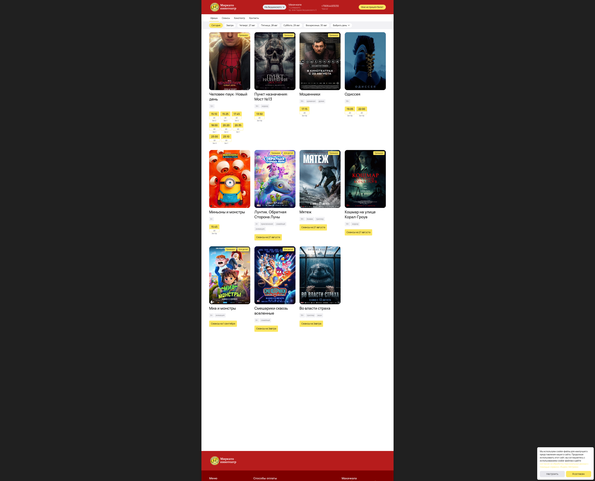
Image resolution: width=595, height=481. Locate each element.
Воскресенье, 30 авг (316, 25)
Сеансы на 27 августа (268, 237)
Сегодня (216, 25)
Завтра (230, 25)
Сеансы (226, 18)
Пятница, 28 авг (269, 25)
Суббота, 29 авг (292, 25)
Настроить (552, 474)
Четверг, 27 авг (247, 25)
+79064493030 (330, 6)
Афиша (214, 18)
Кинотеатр (239, 18)
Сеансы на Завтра (266, 328)
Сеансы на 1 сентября (223, 323)
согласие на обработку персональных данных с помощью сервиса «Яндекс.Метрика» (564, 465)
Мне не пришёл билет (372, 7)
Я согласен (578, 474)
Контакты (254, 18)
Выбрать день (340, 25)
